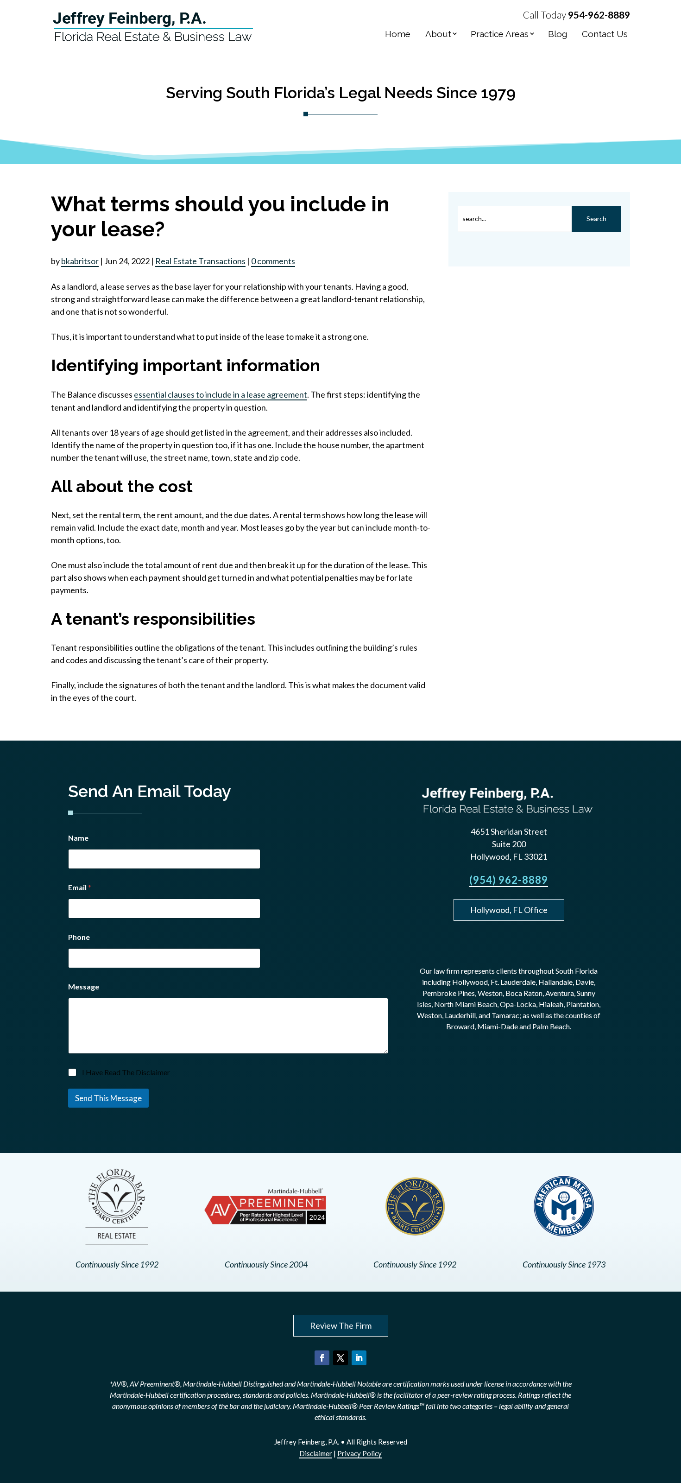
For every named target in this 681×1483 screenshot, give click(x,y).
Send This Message (108, 1098)
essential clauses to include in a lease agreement (220, 394)
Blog (557, 34)
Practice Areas (500, 34)
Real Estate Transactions (200, 261)
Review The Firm (341, 1325)
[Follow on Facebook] (322, 1357)
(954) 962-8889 (508, 880)
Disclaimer (315, 1453)
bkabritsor (80, 261)
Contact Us (605, 34)
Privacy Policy (359, 1453)
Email (79, 887)
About (438, 34)
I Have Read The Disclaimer (126, 1072)
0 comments (273, 261)
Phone (79, 936)
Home (397, 34)
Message (83, 986)
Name (78, 837)
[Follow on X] (340, 1357)
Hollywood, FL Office (509, 910)
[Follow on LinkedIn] (359, 1357)
